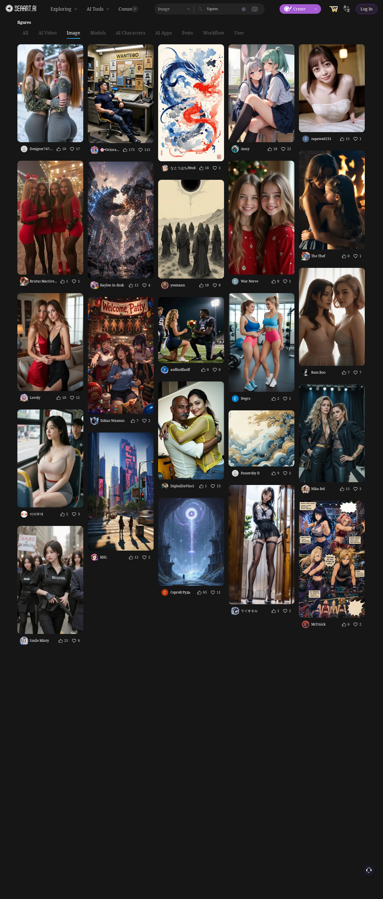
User (239, 33)
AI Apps (163, 33)
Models (98, 33)
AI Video (47, 33)
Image (73, 33)
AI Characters (130, 33)
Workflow (213, 33)
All (25, 33)
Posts (187, 33)
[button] (255, 9)
